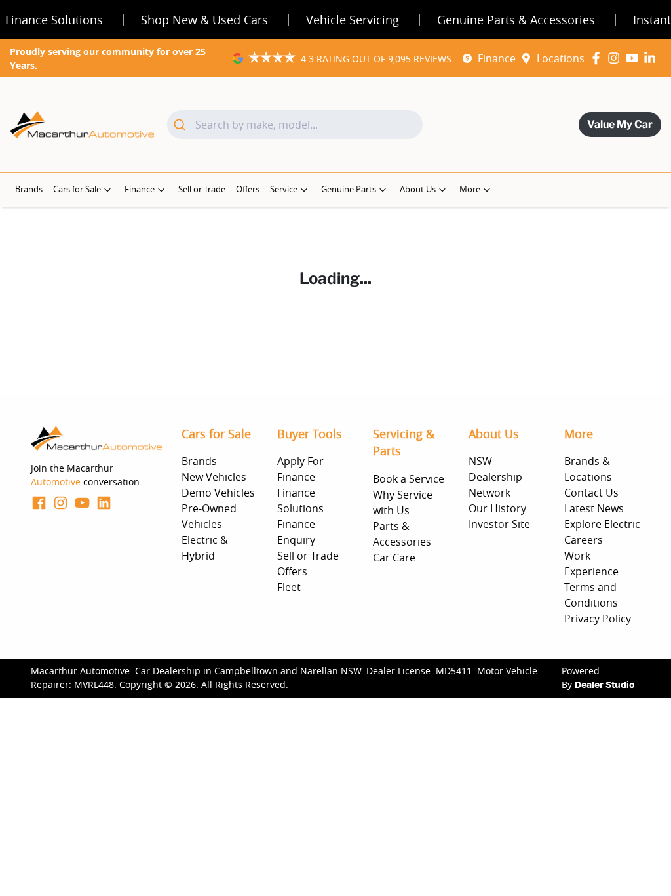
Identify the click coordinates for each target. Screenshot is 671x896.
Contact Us (591, 492)
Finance (497, 58)
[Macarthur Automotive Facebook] (598, 58)
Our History (497, 508)
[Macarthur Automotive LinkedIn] (652, 58)
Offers (247, 189)
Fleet (289, 587)
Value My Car (620, 124)
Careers (583, 540)
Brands (29, 189)
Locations (561, 58)
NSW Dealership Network (495, 477)
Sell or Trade (201, 189)
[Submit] (181, 124)
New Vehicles (214, 477)
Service (283, 189)
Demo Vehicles (218, 492)
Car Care (394, 557)
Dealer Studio (605, 685)
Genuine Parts (348, 189)
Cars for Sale (77, 189)
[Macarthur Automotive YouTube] (634, 58)
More (469, 189)
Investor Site (499, 524)
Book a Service (408, 479)
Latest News (594, 508)
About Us (418, 189)
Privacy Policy (597, 618)
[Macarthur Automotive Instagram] (616, 58)
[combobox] (295, 124)
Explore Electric (602, 524)
